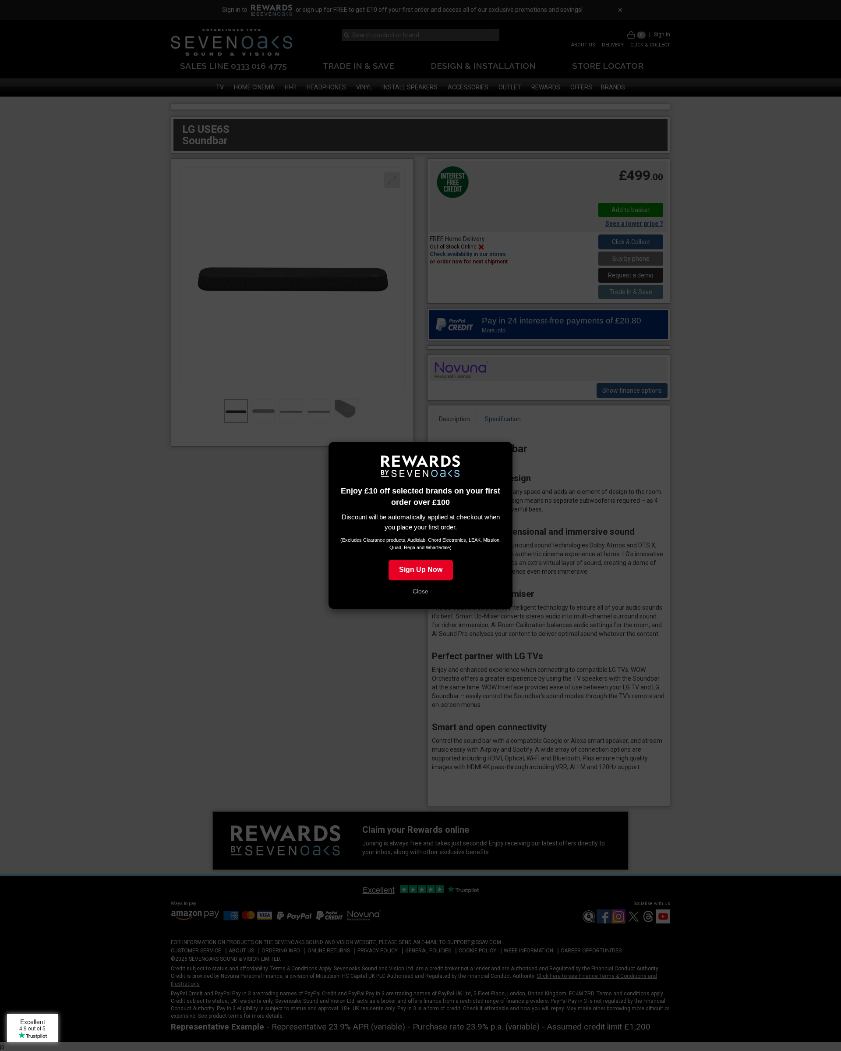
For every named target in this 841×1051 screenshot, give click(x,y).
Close (420, 591)
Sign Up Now (420, 570)
